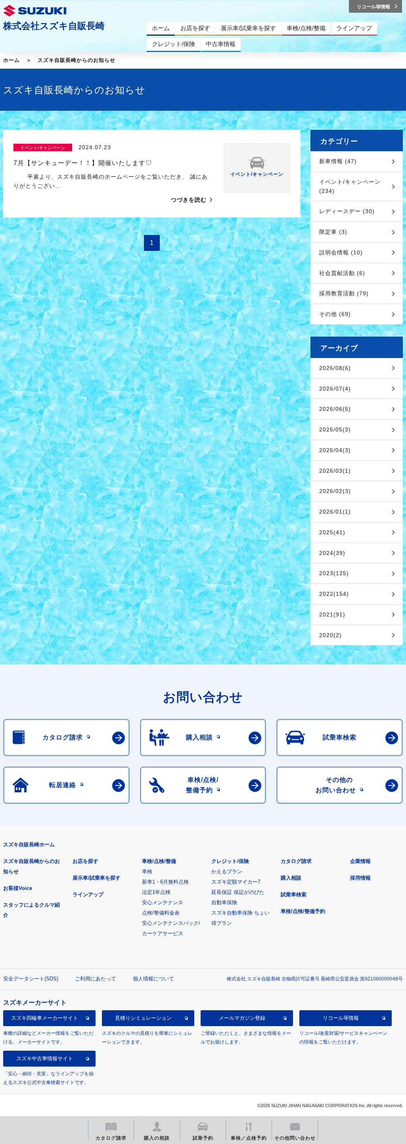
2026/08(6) (335, 368)
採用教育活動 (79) (344, 293)
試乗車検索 (293, 894)
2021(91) (332, 614)
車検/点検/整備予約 (303, 911)
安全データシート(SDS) (30, 979)
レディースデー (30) (347, 211)
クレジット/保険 (230, 861)
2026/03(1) (335, 471)
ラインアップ (88, 894)
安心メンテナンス (162, 902)
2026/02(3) (335, 491)
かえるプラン (226, 871)
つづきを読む (189, 199)
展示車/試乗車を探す (97, 878)
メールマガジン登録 (242, 1018)
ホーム (11, 60)
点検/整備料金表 (161, 913)
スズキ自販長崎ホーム (29, 844)
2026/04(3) (335, 450)
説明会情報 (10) (341, 252)
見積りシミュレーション (143, 1018)
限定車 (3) (333, 232)
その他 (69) (335, 314)
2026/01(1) (335, 511)
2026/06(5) (335, 409)
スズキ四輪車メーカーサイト (44, 1018)
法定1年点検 (156, 892)
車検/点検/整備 (159, 861)
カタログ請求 (296, 861)
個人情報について (153, 979)
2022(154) (334, 594)
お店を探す (85, 861)
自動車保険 (224, 902)
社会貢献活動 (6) (342, 273)
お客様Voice (17, 888)
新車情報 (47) (338, 161)
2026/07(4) (335, 388)
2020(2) (330, 635)
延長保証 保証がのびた (237, 892)
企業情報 (360, 861)
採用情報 (360, 878)
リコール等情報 (341, 1018)
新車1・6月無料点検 (165, 882)
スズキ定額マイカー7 (235, 882)
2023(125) (334, 573)
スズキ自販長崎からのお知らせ (76, 60)
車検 (147, 871)
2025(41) (332, 532)
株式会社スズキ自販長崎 (54, 26)
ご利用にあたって (95, 979)
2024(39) (332, 553)
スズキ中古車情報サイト (44, 1058)
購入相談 (291, 878)
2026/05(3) (335, 429)
